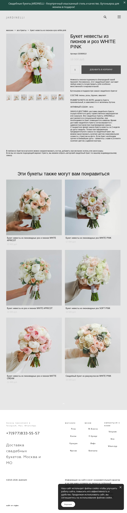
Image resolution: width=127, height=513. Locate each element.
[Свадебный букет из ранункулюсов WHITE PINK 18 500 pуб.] (92, 345)
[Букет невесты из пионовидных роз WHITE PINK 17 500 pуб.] (92, 207)
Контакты (93, 450)
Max (113, 439)
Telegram (113, 431)
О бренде (93, 436)
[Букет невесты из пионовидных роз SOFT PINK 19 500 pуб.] (92, 278)
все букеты (21, 30)
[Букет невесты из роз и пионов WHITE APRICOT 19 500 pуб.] (34, 278)
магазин (9, 30)
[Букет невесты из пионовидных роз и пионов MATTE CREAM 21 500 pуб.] (34, 345)
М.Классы (93, 428)
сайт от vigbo (12, 505)
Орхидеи (73, 443)
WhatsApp (112, 446)
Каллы (73, 436)
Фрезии (73, 450)
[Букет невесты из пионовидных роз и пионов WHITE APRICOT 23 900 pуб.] (34, 207)
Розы (73, 428)
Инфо (93, 443)
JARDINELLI (15, 17)
